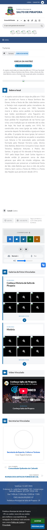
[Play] (21, 249)
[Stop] (26, 249)
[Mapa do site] (35, 20)
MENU (6, 40)
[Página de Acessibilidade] (39, 20)
